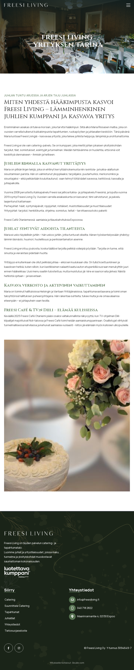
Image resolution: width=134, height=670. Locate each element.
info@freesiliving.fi (88, 599)
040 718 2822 (84, 608)
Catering (10, 599)
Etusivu (56, 53)
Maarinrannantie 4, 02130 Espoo (96, 616)
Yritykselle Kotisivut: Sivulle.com (67, 662)
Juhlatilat (10, 618)
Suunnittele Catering (17, 606)
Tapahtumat (12, 612)
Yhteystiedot (12, 624)
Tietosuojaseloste (16, 630)
